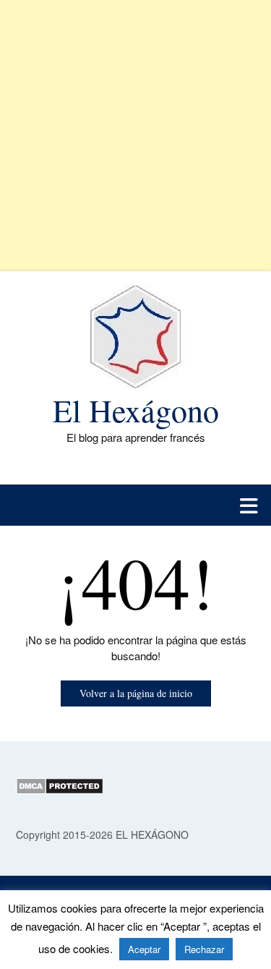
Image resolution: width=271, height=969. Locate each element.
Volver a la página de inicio (135, 693)
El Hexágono (136, 410)
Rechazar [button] (204, 949)
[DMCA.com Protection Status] (59, 790)
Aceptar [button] (144, 949)
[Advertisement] (135, 135)
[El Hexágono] (135, 337)
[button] (135, 505)
